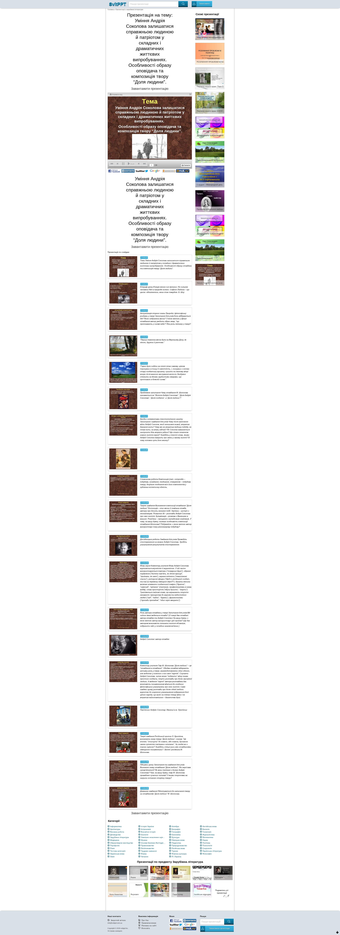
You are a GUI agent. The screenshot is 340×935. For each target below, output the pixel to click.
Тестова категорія (118, 851)
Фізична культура (179, 854)
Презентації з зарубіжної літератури (129, 9)
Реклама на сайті (148, 926)
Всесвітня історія (148, 832)
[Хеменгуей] (117, 873)
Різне (112, 848)
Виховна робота (117, 832)
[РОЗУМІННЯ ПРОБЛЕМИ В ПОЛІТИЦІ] (209, 53)
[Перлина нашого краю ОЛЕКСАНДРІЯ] (209, 103)
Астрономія (146, 829)
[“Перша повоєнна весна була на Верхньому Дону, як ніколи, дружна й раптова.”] (123, 346)
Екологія (144, 835)
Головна (111, 9)
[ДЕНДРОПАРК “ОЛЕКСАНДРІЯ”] (209, 127)
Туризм (175, 851)
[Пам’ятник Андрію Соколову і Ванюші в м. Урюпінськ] (123, 716)
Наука (205, 840)
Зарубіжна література (119, 837)
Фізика (143, 854)
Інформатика (116, 826)
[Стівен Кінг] (159, 873)
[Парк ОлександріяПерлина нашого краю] (209, 152)
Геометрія (207, 832)
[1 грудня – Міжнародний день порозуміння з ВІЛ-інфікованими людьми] (209, 176)
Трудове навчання (149, 851)
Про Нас (145, 920)
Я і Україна (176, 856)
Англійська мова (210, 826)
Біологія (206, 829)
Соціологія (207, 848)
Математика (208, 837)
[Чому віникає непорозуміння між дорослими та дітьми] (209, 29)
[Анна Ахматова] (117, 890)
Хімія (112, 856)
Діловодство (115, 835)
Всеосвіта (145, 928)
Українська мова (117, 854)
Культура (175, 837)
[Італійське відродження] (202, 890)
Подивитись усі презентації (221, 891)
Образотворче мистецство (121, 843)
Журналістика (208, 835)
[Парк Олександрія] (209, 250)
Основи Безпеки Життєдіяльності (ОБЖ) (153, 843)
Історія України (147, 826)
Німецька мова (178, 840)
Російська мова (178, 848)
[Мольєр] (180, 873)
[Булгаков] (223, 873)
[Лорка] (138, 873)
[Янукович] (138, 890)
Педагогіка (176, 843)
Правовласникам (148, 923)
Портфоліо (115, 845)
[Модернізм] (159, 890)
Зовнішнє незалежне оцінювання (153, 837)
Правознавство (147, 845)
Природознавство (179, 845)
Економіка (176, 835)
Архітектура (115, 829)
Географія (176, 832)
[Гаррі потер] (180, 890)
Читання (144, 856)
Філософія (207, 854)
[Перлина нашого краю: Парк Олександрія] (209, 78)
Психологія (207, 845)
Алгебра (175, 826)
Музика (144, 840)
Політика (206, 843)
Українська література (212, 851)
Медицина (114, 840)
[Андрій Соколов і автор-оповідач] (123, 645)
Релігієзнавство (147, 848)
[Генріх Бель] (202, 873)
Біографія (176, 829)
